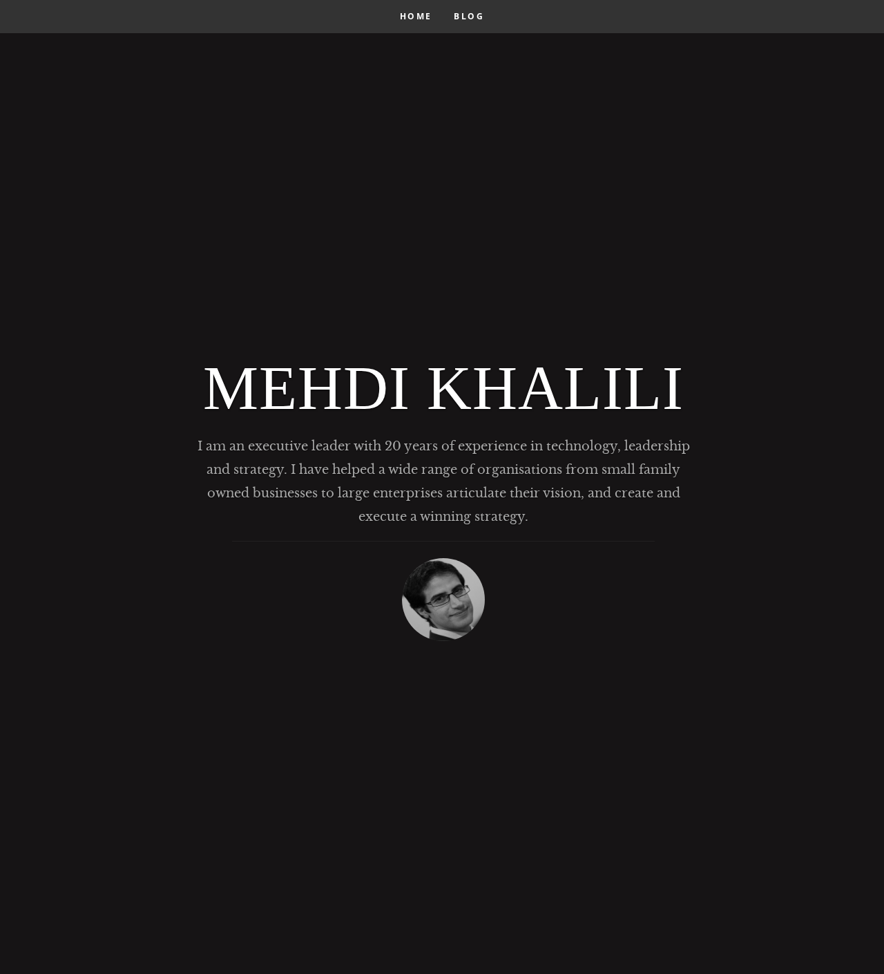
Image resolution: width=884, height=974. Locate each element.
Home (416, 16)
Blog (469, 16)
